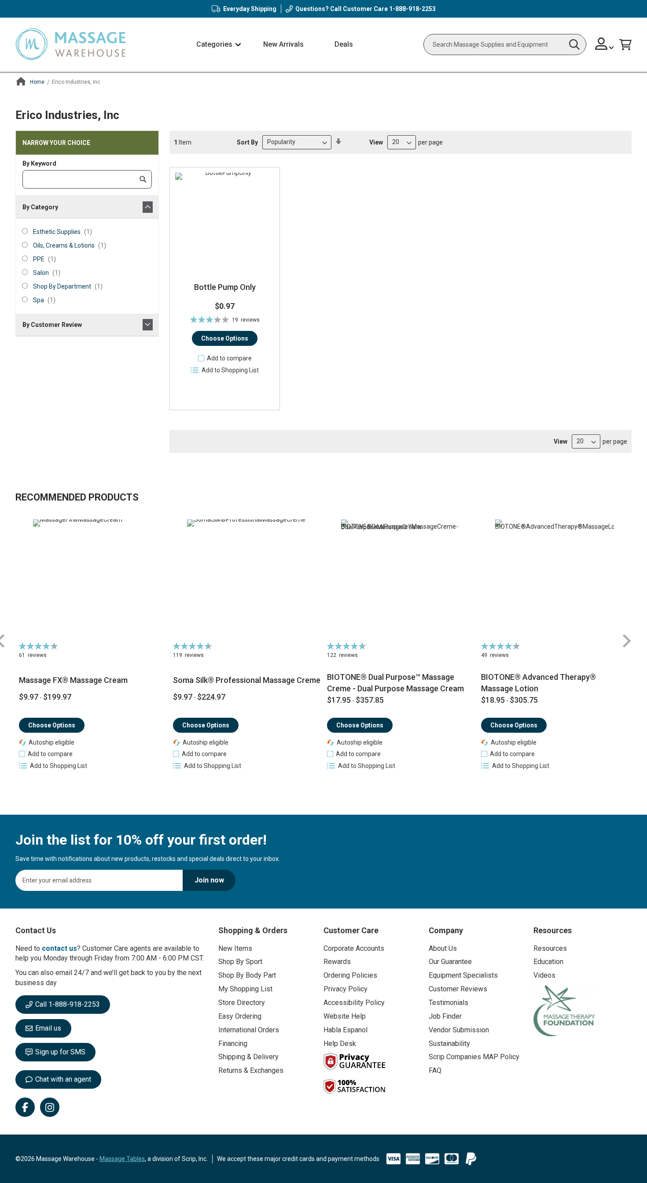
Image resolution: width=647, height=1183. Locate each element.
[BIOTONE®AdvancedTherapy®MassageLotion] (555, 579)
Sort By (247, 141)
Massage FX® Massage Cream (73, 680)
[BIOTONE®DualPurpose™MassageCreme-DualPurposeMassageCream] (400, 579)
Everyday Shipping (249, 8)
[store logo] (70, 44)
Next (626, 641)
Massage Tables (122, 1158)
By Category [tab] (40, 207)
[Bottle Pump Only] (224, 222)
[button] (604, 44)
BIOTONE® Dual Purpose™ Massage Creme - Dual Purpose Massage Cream (395, 682)
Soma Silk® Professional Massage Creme (246, 680)
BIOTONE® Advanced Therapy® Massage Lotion (538, 682)
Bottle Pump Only (225, 287)
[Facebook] (25, 1107)
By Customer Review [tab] (52, 324)
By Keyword (39, 163)
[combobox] (504, 44)
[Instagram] (49, 1107)
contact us (59, 948)
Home (37, 82)
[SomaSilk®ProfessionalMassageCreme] (246, 579)
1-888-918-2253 (412, 8)
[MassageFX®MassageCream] (92, 579)
